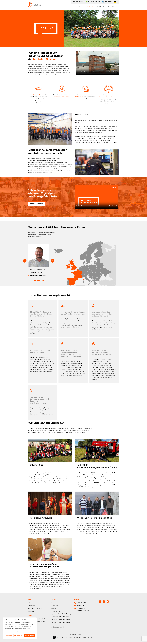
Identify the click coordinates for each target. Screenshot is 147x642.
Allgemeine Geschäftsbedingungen (62, 614)
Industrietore (32, 603)
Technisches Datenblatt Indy (60, 617)
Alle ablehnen (18, 635)
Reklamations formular (58, 627)
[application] (117, 2)
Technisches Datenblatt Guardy (60, 619)
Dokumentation (78, 2)
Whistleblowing (55, 611)
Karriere (53, 608)
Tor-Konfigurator (94, 2)
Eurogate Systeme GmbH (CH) (37, 619)
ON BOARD (90, 637)
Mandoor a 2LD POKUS (35, 608)
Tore (80, 7)
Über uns (89, 7)
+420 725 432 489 (36, 273)
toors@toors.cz (81, 605)
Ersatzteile (108, 2)
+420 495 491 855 (82, 603)
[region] (20, 628)
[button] (35, 280)
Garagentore (31, 605)
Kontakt (115, 7)
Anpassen (9, 635)
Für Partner (99, 7)
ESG (108, 7)
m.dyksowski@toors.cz (38, 275)
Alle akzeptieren (29, 635)
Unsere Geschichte (36, 203)
